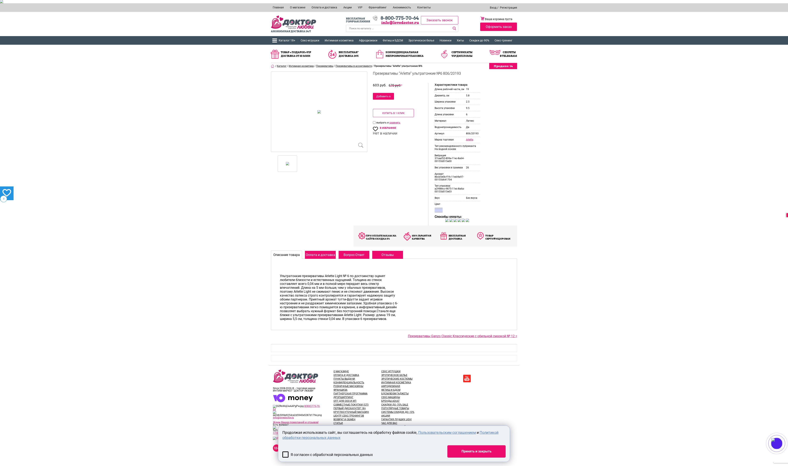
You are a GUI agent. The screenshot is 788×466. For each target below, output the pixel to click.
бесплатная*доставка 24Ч (349, 54)
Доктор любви (293, 22)
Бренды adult (390, 401)
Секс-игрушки (310, 40)
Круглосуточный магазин (351, 412)
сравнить (394, 122)
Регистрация (508, 7)
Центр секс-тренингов (348, 415)
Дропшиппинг (343, 397)
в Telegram (508, 55)
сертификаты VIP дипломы (461, 54)
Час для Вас (389, 423)
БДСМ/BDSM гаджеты (395, 393)
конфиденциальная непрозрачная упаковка (405, 54)
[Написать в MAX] (782, 451)
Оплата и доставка (346, 375)
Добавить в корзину (383, 97)
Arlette (469, 139)
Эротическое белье (421, 40)
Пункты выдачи (344, 378)
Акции (385, 415)
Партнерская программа (350, 393)
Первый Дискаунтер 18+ (349, 408)
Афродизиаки (368, 40)
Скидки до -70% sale (394, 404)
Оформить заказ (499, 27)
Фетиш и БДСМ (393, 40)
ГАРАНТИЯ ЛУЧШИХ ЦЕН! (396, 419)
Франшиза (340, 389)
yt (467, 378)
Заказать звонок (439, 20)
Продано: (503, 66)
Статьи (338, 423)
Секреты (509, 52)
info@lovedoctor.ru (400, 22)
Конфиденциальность (348, 382)
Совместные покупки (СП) (351, 404)
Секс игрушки (391, 371)
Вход (493, 7)
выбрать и (382, 122)
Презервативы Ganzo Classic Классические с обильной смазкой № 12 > (462, 336)
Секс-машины (390, 397)
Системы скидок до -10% (397, 412)
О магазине (341, 371)
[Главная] (273, 66)
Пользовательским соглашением (447, 432)
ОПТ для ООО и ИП (344, 401)
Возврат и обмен (344, 419)
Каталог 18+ (287, 40)
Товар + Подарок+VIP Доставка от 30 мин (296, 54)
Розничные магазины (348, 386)
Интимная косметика (339, 40)
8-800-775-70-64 (399, 18)
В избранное (388, 128)
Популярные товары (395, 408)
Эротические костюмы (396, 378)
